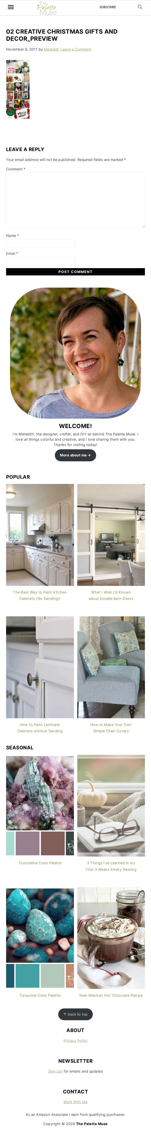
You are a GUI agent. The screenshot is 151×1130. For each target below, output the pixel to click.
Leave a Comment (75, 49)
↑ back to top (75, 1014)
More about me (73, 455)
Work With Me (75, 1102)
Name (12, 236)
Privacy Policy (76, 1041)
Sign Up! (55, 1071)
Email (12, 253)
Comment (16, 169)
